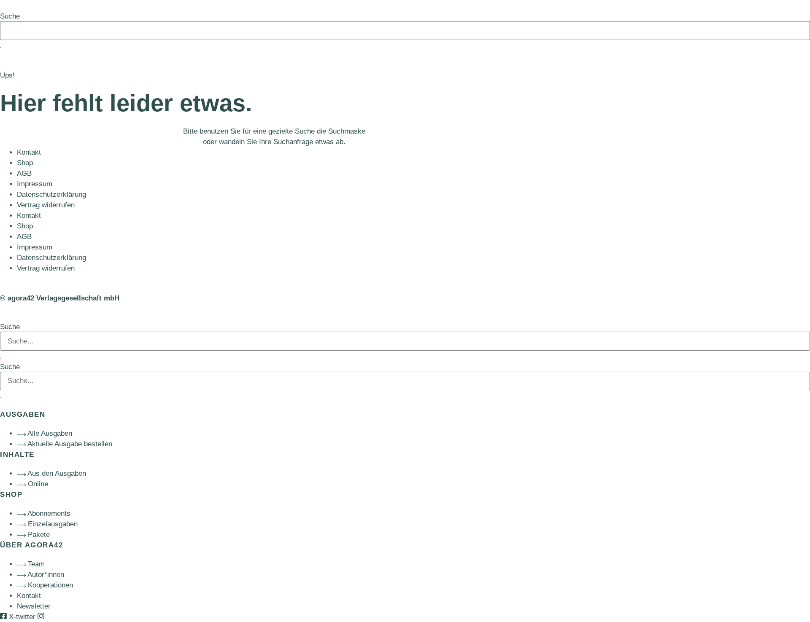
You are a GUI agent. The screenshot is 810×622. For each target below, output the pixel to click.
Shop (25, 163)
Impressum (34, 184)
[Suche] (0, 47)
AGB (24, 173)
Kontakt (29, 152)
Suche (10, 16)
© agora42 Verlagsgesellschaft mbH (59, 298)
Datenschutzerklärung (51, 194)
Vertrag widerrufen (46, 205)
